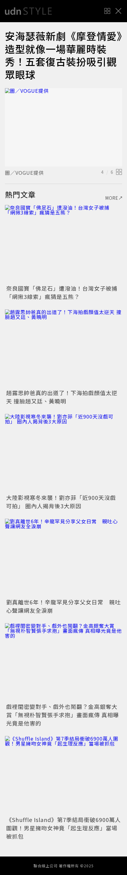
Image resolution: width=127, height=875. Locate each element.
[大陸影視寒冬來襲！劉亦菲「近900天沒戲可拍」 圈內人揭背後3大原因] (63, 453)
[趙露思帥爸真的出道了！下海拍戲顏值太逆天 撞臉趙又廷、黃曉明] (63, 348)
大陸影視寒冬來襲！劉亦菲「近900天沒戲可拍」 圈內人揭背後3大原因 (61, 501)
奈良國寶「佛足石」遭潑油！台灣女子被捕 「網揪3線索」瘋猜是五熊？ (64, 292)
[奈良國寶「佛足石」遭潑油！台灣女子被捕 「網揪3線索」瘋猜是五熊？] (63, 244)
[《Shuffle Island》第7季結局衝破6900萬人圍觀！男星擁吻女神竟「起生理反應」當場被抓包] (63, 775)
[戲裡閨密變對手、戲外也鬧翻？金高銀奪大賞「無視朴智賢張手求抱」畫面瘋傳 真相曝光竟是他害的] (63, 662)
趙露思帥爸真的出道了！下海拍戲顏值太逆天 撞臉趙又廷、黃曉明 (61, 397)
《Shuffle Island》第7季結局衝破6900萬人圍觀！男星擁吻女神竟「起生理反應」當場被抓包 (63, 828)
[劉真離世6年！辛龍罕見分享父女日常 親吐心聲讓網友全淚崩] (63, 558)
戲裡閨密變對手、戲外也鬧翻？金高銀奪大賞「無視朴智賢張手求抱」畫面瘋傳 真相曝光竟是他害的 (62, 714)
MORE (111, 198)
